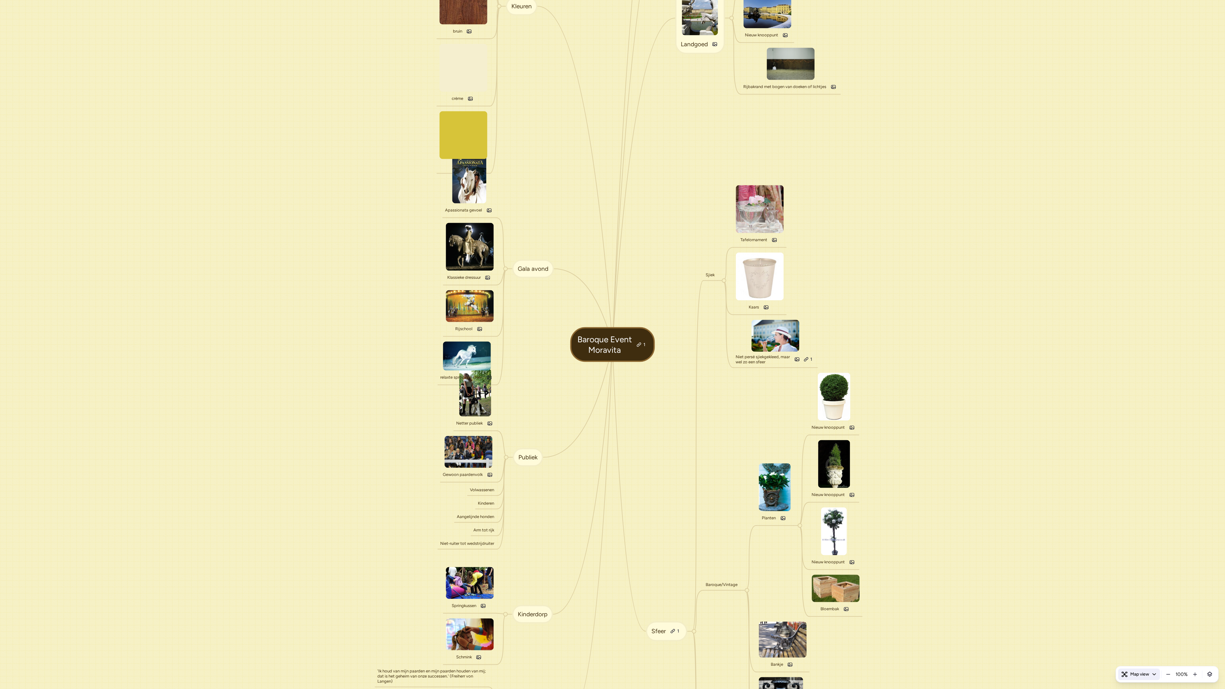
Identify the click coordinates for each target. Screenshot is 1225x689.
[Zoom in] (1195, 674)
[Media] (483, 605)
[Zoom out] (1168, 674)
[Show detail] (1209, 674)
